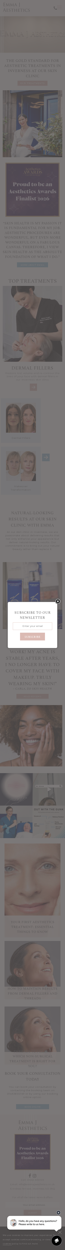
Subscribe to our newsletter (32, 615)
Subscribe (32, 636)
